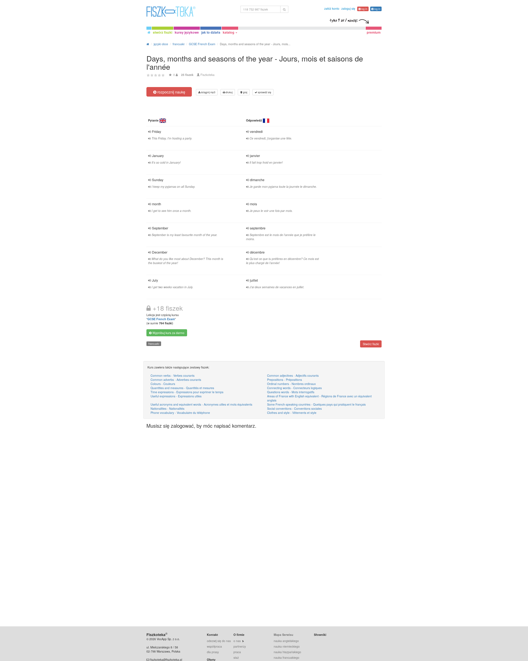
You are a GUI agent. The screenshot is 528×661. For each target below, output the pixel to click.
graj (244, 92)
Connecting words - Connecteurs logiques (294, 388)
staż (236, 657)
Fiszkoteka (207, 75)
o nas (237, 641)
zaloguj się (348, 8)
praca (237, 652)
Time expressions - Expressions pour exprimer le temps (187, 392)
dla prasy (213, 652)
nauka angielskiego (286, 641)
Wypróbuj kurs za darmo (168, 333)
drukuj (229, 92)
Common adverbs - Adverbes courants (176, 380)
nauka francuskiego (286, 657)
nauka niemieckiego (287, 646)
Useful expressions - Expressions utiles (176, 396)
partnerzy (239, 646)
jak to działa (210, 32)
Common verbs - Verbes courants (172, 375)
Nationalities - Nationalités (167, 408)
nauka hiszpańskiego (287, 652)
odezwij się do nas (219, 641)
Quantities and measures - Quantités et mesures (182, 388)
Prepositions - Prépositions (284, 380)
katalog (229, 32)
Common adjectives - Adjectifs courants (293, 375)
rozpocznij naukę (170, 91)
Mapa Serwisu (283, 635)
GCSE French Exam (161, 319)
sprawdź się (264, 92)
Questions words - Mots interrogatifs (290, 392)
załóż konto (331, 8)
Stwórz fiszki (371, 344)
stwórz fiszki (162, 32)
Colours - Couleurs (163, 384)
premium (374, 32)
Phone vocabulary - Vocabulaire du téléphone (180, 413)
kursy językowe (187, 32)
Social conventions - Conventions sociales (294, 408)
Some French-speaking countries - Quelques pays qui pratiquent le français (316, 404)
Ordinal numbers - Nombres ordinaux (291, 384)
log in (364, 9)
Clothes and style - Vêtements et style (291, 413)
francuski (153, 344)
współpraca (214, 646)
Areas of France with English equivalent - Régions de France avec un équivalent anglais (319, 398)
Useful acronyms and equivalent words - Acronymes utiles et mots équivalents (201, 404)
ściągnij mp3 (207, 92)
